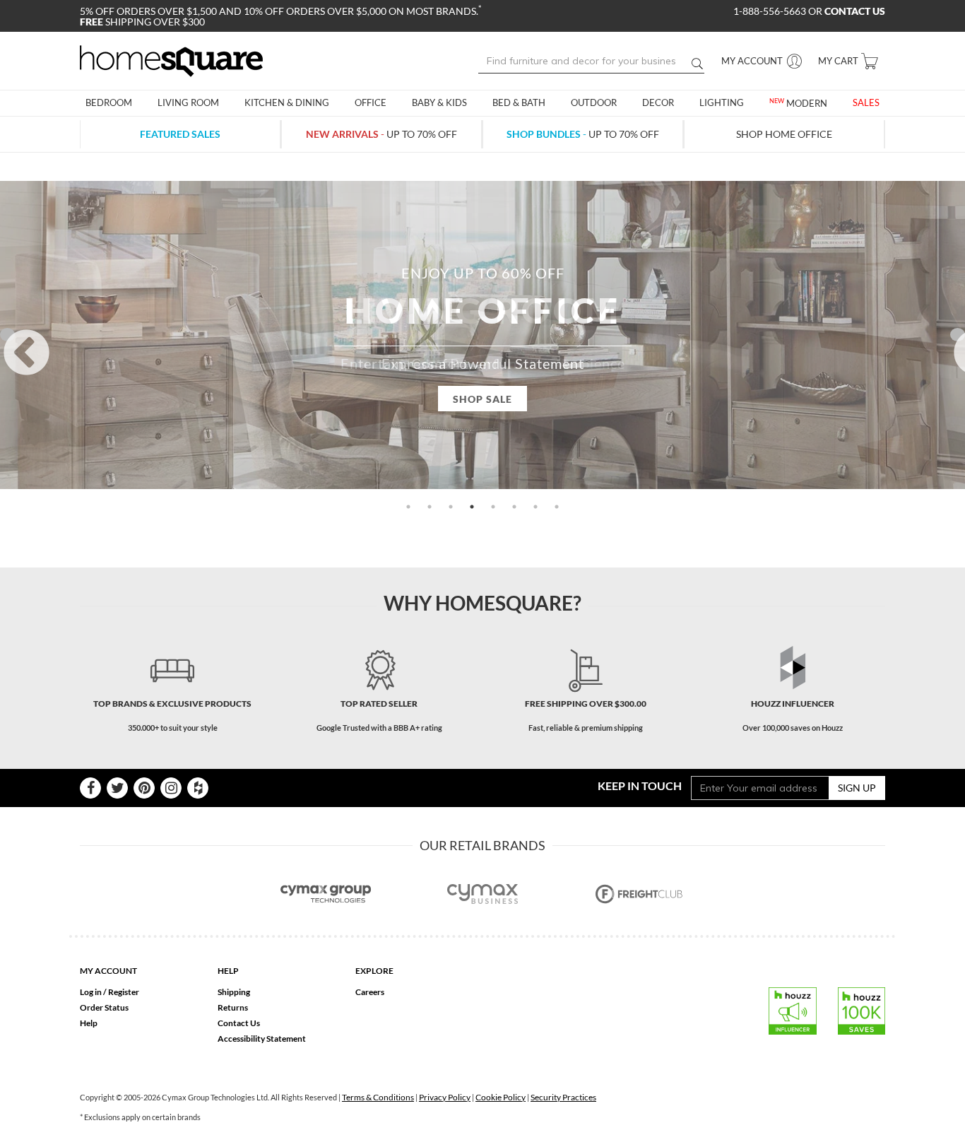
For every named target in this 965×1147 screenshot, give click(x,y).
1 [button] (408, 507)
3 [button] (451, 507)
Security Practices (563, 1097)
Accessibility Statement (262, 1038)
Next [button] (957, 334)
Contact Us (239, 1023)
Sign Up (857, 788)
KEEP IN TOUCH (640, 785)
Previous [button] (7, 334)
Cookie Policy (500, 1097)
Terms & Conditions (378, 1097)
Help (88, 1023)
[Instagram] (171, 788)
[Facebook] (90, 788)
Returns (233, 1007)
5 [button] (493, 507)
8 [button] (557, 507)
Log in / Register (109, 992)
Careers (369, 992)
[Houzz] (197, 788)
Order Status (104, 1007)
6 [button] (514, 507)
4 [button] (472, 507)
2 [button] (429, 507)
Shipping (234, 992)
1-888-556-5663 (770, 11)
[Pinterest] (144, 788)
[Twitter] (117, 788)
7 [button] (535, 507)
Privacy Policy (444, 1097)
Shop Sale (482, 399)
